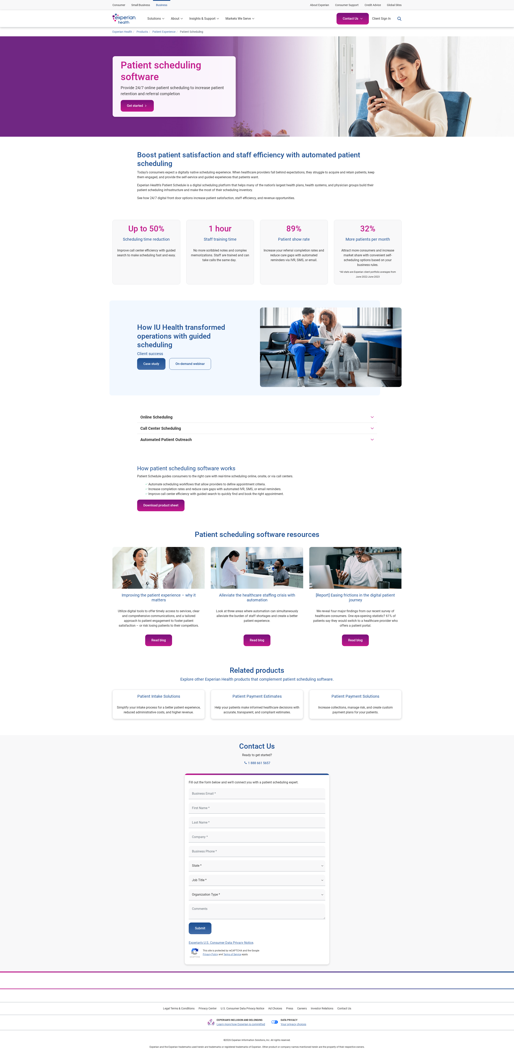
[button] (177, 18)
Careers (302, 1008)
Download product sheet (160, 505)
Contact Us (344, 1008)
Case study (151, 364)
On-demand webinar (190, 364)
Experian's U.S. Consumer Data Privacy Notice (221, 943)
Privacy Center (208, 1008)
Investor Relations (322, 1008)
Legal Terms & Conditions (179, 1008)
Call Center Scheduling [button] (160, 428)
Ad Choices (275, 1008)
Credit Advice (373, 5)
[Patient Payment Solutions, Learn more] (355, 704)
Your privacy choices (293, 1024)
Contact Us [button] (350, 18)
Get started (135, 106)
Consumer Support (347, 5)
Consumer (118, 5)
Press (289, 1008)
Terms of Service (232, 954)
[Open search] (398, 18)
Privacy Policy (210, 954)
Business (161, 5)
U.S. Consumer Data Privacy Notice (242, 1008)
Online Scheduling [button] (156, 417)
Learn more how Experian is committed (241, 1024)
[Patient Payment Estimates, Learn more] (257, 704)
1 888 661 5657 (258, 763)
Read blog (158, 640)
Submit (200, 928)
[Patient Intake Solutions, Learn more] (159, 704)
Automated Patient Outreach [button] (166, 439)
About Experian (319, 5)
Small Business (140, 5)
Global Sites (394, 5)
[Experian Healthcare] (128, 18)
